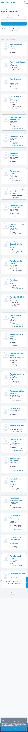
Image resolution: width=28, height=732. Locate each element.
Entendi (14, 728)
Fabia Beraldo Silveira (17, 297)
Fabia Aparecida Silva (17, 190)
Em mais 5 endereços (17, 128)
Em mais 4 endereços (17, 70)
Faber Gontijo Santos (17, 62)
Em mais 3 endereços (17, 288)
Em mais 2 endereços (17, 109)
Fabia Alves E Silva (16, 136)
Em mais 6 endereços (17, 382)
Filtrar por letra (14, 30)
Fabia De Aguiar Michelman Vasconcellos (15, 461)
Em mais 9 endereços (17, 307)
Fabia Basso (14, 280)
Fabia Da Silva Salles (17, 425)
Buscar (14, 23)
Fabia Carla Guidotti (17, 374)
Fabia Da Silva (15, 409)
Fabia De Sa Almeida (17, 538)
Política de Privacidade (15, 725)
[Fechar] (1, 580)
